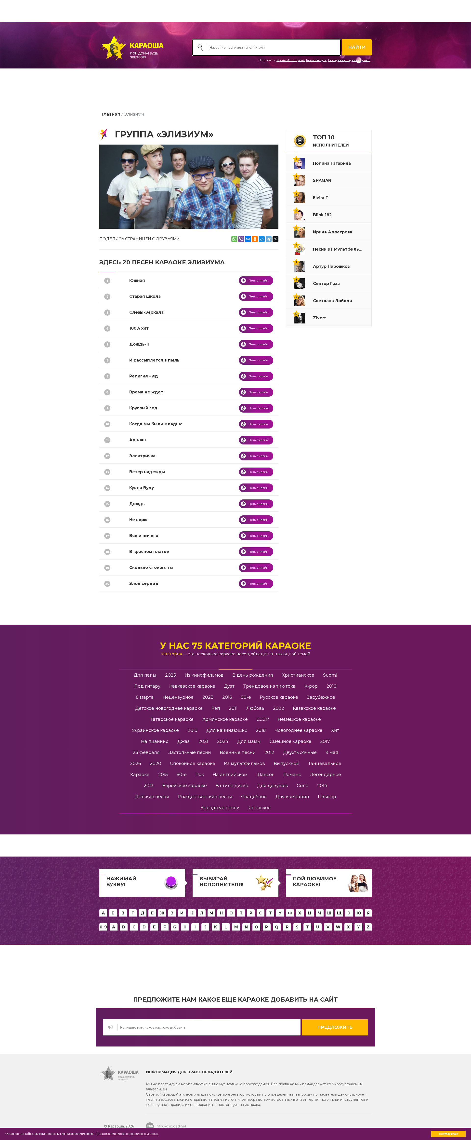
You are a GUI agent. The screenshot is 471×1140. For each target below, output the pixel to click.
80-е (182, 774)
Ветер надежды (147, 471)
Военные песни (238, 752)
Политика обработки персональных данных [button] (127, 1134)
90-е (246, 697)
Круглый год (143, 408)
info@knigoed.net (171, 1126)
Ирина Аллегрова (290, 60)
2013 (149, 785)
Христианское (298, 675)
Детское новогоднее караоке (169, 708)
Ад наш (137, 440)
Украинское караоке (155, 730)
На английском (230, 774)
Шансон (265, 774)
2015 (163, 774)
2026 (135, 763)
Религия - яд (143, 376)
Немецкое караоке (299, 719)
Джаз (183, 741)
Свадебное (254, 796)
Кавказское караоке (192, 686)
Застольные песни (190, 752)
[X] (275, 239)
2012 (269, 752)
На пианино (155, 741)
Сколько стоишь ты (151, 567)
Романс (292, 774)
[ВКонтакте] (248, 239)
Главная (111, 114)
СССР (263, 719)
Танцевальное (324, 763)
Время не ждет (146, 392)
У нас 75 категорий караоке (235, 645)
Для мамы (249, 741)
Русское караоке (279, 697)
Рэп (215, 708)
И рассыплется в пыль (154, 360)
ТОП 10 (331, 141)
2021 (203, 741)
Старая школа (145, 296)
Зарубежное (321, 697)
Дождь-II (139, 344)
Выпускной (286, 763)
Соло (302, 785)
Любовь (255, 708)
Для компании (292, 796)
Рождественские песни (205, 796)
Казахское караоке (314, 708)
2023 (207, 697)
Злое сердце (143, 583)
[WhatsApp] (234, 239)
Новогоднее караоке (298, 730)
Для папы (145, 675)
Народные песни (220, 807)
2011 (233, 708)
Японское (260, 807)
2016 (227, 697)
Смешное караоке (290, 741)
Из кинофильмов (204, 675)
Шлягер (327, 796)
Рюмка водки (316, 60)
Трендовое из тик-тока (269, 686)
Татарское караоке (172, 719)
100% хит (139, 328)
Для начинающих (226, 730)
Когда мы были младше (156, 424)
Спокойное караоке (192, 763)
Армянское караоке (225, 719)
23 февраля (146, 752)
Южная (137, 280)
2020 (155, 763)
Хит (335, 730)
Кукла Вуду (141, 487)
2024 (222, 741)
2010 (332, 686)
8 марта (145, 697)
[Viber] (241, 239)
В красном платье (149, 551)
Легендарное (325, 774)
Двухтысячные (300, 752)
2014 (322, 785)
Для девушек (272, 785)
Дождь (137, 503)
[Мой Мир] (262, 239)
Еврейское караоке (184, 785)
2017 (325, 741)
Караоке (139, 774)
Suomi (330, 675)
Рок (200, 774)
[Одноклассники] (255, 239)
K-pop (311, 686)
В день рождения (252, 675)
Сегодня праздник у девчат (349, 60)
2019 (192, 730)
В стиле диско (232, 785)
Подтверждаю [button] (448, 1133)
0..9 (103, 927)
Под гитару (147, 686)
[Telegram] (269, 239)
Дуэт (229, 686)
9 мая (332, 752)
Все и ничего (143, 535)
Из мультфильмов (244, 763)
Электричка (142, 456)
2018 (261, 730)
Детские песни (152, 796)
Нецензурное (178, 697)
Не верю (138, 519)
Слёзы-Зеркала (146, 312)
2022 (278, 708)
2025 (170, 675)
